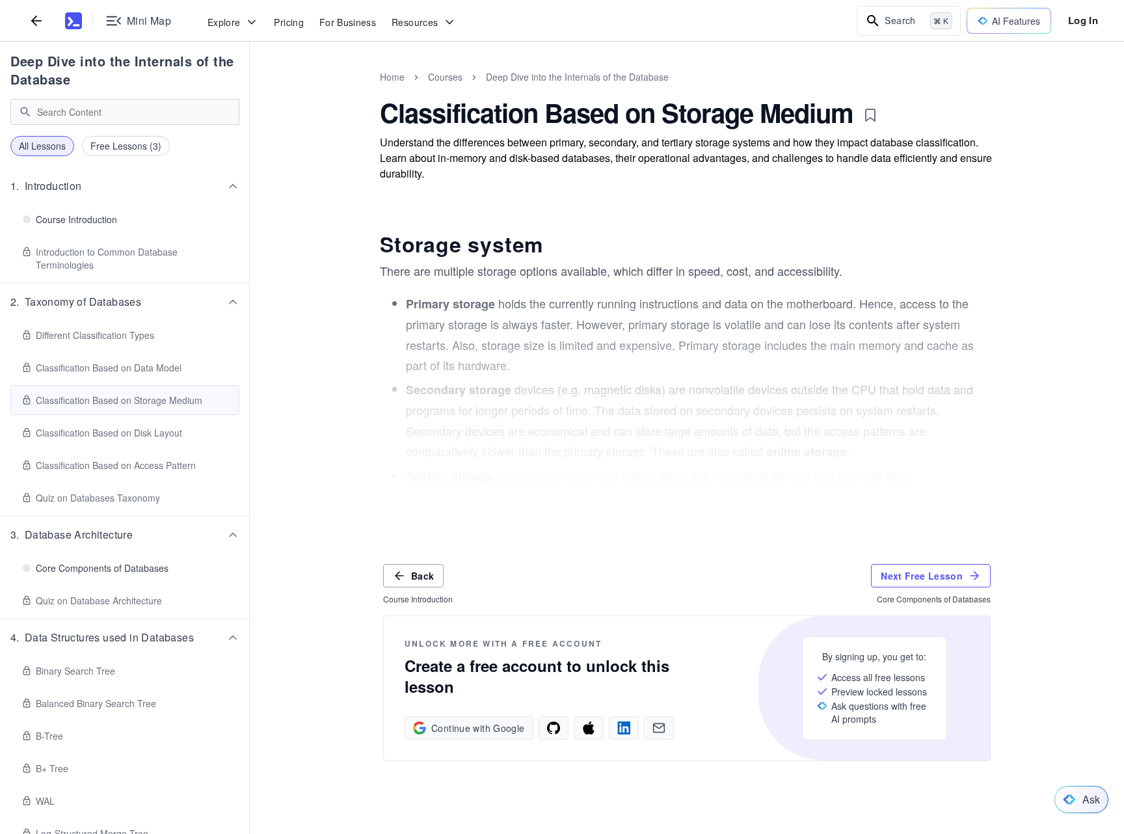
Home (392, 76)
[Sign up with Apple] (589, 728)
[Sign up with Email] (659, 728)
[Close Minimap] (250, 91)
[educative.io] (73, 20)
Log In (1083, 20)
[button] (125, 186)
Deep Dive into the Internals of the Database (122, 69)
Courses (445, 76)
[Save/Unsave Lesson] (870, 115)
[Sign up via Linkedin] (624, 728)
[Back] (36, 20)
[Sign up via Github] (554, 728)
